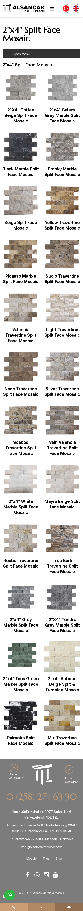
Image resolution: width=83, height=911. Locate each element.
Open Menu (21, 54)
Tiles (46, 858)
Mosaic (31, 858)
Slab (59, 858)
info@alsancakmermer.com (41, 847)
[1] (51, 8)
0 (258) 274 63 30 (41, 797)
